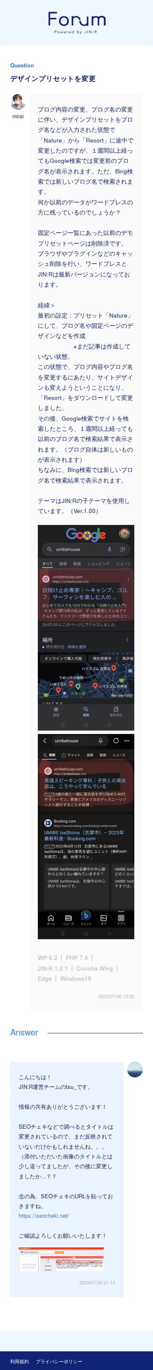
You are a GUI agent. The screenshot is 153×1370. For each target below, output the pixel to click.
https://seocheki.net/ (44, 1215)
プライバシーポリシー (59, 1361)
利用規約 (19, 1361)
